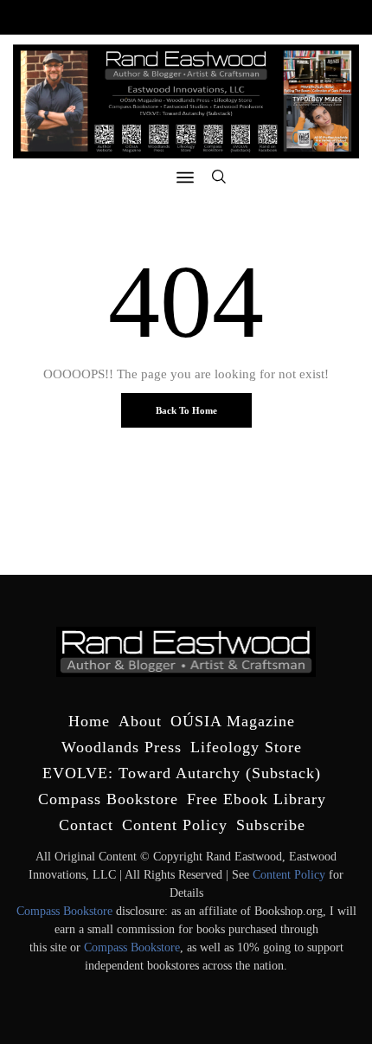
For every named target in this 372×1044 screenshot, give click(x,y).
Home (89, 721)
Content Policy (175, 825)
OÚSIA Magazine (232, 721)
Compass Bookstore (108, 799)
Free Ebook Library (256, 799)
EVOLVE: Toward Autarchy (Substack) (181, 773)
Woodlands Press (121, 747)
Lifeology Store (246, 747)
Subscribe (270, 825)
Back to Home (186, 410)
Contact (86, 825)
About (140, 721)
